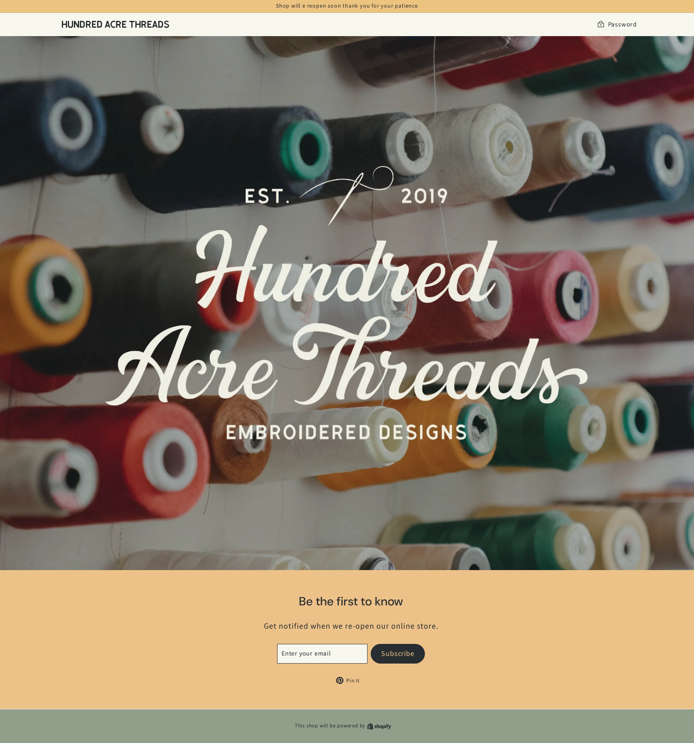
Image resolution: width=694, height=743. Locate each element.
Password (622, 24)
